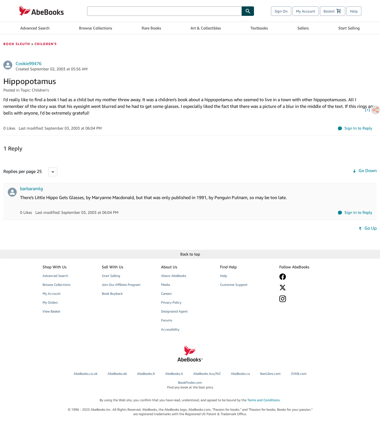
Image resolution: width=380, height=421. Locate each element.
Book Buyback (112, 293)
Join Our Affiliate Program (121, 285)
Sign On (281, 11)
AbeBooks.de (117, 374)
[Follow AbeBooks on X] (304, 287)
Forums (166, 320)
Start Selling (349, 28)
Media (165, 285)
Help (354, 11)
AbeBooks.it (174, 374)
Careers (166, 293)
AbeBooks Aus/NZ (207, 374)
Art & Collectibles (206, 28)
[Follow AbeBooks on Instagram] (304, 299)
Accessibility (170, 329)
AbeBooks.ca (240, 374)
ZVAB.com (299, 374)
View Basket (51, 311)
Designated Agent (174, 311)
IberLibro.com (270, 374)
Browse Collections (95, 28)
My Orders (50, 302)
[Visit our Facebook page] (304, 276)
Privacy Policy (171, 302)
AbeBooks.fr (146, 374)
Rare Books (151, 28)
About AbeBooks (173, 276)
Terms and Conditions (263, 400)
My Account (305, 11)
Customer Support (234, 285)
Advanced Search (35, 28)
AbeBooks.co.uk (85, 374)
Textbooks (259, 28)
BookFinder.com (190, 384)
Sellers (303, 28)
